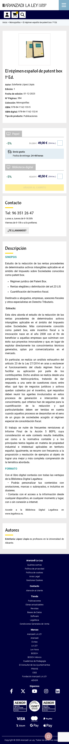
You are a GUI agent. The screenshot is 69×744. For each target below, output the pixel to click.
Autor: (8, 84)
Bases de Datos (34, 612)
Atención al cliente (34, 590)
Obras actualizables (34, 604)
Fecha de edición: (14, 93)
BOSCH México (34, 657)
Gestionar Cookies (34, 580)
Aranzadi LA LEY (34, 634)
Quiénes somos (34, 565)
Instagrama (46, 691)
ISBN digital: (11, 111)
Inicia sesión (7, 15)
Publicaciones (34, 601)
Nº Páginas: (11, 98)
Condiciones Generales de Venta (34, 624)
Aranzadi (35, 638)
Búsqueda (22, 15)
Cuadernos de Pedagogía (34, 661)
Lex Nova (34, 649)
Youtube (34, 691)
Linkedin (57, 691)
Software (34, 616)
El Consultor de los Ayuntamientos (34, 665)
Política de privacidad (34, 568)
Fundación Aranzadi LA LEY (34, 676)
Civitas (34, 642)
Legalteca (34, 620)
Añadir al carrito (34, 187)
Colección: (10, 102)
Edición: (9, 89)
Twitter (23, 691)
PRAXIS (34, 669)
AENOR (34, 680)
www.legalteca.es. (14, 513)
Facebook (11, 691)
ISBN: (8, 107)
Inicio (5, 22)
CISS (34, 672)
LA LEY (34, 645)
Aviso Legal (34, 576)
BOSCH (34, 653)
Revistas (35, 608)
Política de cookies (34, 572)
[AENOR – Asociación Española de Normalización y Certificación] (34, 711)
